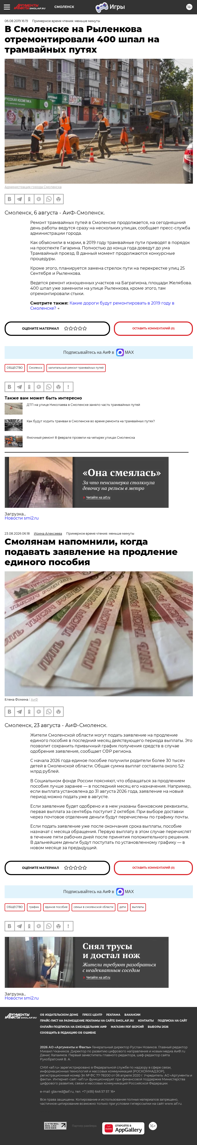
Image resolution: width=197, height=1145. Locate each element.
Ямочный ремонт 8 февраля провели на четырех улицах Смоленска (81, 437)
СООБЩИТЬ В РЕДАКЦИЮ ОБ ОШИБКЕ (68, 1032)
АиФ (34, 699)
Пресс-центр (92, 1014)
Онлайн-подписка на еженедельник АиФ (73, 1027)
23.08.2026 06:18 (17, 533)
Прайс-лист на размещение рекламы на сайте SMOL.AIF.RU (87, 1020)
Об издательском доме (59, 1014)
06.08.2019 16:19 (16, 21)
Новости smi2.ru (22, 518)
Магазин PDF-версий (127, 1027)
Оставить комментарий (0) (153, 328)
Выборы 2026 (158, 1027)
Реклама (113, 1014)
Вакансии (132, 1014)
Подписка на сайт (172, 1020)
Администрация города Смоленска (33, 187)
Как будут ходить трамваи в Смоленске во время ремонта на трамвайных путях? (91, 421)
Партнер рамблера (84, 1125)
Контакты (146, 1020)
